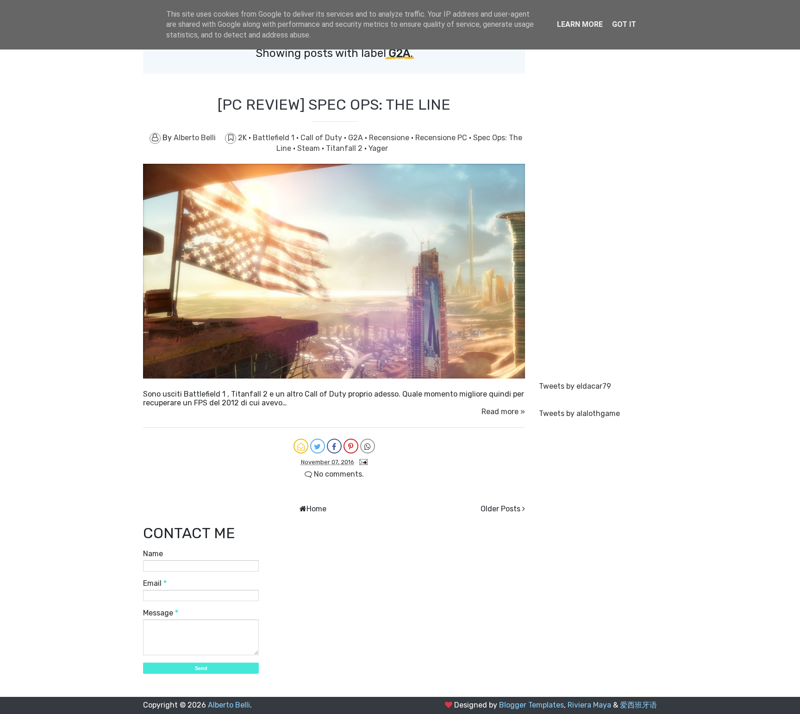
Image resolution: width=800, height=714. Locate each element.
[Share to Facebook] (334, 446)
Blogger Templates (531, 705)
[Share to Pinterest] (351, 446)
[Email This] (301, 446)
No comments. (338, 474)
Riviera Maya (589, 705)
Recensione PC (442, 137)
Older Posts (500, 508)
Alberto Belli (229, 705)
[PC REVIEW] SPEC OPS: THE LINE (334, 104)
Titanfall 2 (345, 148)
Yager (378, 148)
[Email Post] (362, 461)
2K (243, 137)
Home (316, 508)
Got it (624, 24)
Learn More (580, 24)
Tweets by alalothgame (579, 413)
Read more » (503, 411)
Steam (309, 148)
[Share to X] (317, 446)
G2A (356, 137)
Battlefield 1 (274, 137)
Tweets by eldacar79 (575, 386)
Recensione (390, 137)
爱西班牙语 (638, 705)
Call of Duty (322, 137)
